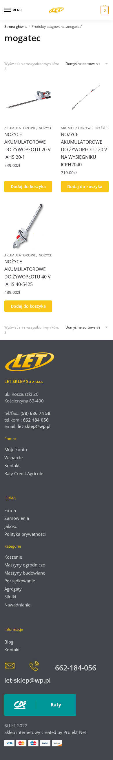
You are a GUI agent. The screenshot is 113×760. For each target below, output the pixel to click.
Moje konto (15, 449)
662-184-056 (75, 667)
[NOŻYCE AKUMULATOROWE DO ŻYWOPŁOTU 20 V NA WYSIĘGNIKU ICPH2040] (85, 99)
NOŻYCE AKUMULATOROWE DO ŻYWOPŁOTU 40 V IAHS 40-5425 (27, 272)
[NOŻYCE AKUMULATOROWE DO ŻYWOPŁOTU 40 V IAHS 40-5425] (28, 226)
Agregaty (13, 589)
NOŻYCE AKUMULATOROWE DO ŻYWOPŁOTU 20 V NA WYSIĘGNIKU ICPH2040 (84, 149)
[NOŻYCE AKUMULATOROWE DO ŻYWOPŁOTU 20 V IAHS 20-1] (28, 99)
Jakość (10, 526)
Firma (10, 510)
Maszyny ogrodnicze (24, 565)
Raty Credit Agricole (23, 473)
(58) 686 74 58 (34, 413)
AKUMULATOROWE (20, 128)
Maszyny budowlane (24, 573)
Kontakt (12, 465)
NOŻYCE (45, 128)
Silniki (10, 596)
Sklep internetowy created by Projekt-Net (45, 732)
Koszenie (13, 557)
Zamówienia (16, 518)
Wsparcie (13, 457)
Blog (8, 642)
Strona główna (16, 26)
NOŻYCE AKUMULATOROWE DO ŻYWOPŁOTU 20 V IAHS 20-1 (27, 145)
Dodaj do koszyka (28, 186)
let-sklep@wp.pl (34, 426)
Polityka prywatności (25, 534)
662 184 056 (36, 420)
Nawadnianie (17, 605)
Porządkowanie (19, 581)
